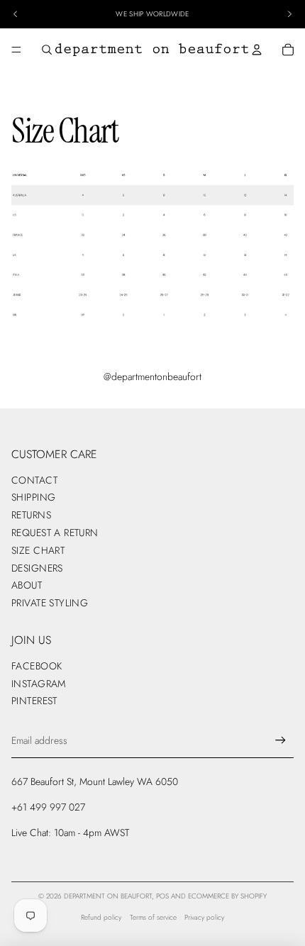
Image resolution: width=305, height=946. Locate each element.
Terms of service (153, 917)
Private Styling (49, 603)
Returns (31, 515)
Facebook (36, 666)
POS (162, 896)
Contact (34, 480)
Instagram (38, 684)
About (26, 585)
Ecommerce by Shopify (227, 896)
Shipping (33, 497)
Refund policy (101, 917)
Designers (37, 568)
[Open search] (46, 49)
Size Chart (38, 550)
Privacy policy (204, 917)
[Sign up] (280, 741)
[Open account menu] (256, 49)
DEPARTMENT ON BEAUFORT (108, 896)
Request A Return (55, 532)
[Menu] (16, 49)
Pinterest (34, 701)
